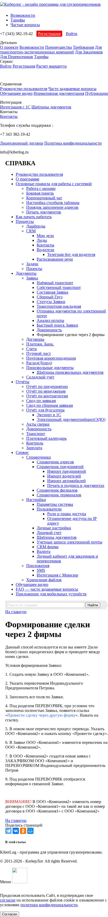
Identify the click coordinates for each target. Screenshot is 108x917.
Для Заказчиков (89, 52)
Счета (31, 349)
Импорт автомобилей (66, 481)
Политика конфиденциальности (73, 143)
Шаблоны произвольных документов (70, 372)
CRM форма (47, 547)
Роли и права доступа (66, 514)
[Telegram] (8, 831)
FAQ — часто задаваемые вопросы (47, 589)
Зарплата (34, 448)
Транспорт (35, 433)
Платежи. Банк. (40, 344)
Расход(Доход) (39, 363)
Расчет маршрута (51, 66)
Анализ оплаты (50, 320)
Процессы (25, 221)
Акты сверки (38, 424)
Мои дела (45, 235)
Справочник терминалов (59, 495)
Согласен (9, 914)
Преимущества (58, 47)
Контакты (9, 116)
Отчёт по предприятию (47, 386)
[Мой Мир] (30, 831)
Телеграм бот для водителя (71, 254)
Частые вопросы (25, 25)
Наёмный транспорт (55, 283)
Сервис (22, 452)
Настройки (36, 499)
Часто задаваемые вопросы (72, 88)
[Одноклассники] (23, 831)
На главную (15, 611)
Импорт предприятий (66, 471)
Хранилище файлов (44, 580)
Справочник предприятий (60, 466)
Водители (45, 250)
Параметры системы (55, 504)
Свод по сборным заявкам (49, 405)
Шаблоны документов (51, 107)
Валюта (43, 551)
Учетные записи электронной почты (69, 542)
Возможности (22, 15)
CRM (31, 231)
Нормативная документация (59, 93)
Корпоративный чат (44, 198)
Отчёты (22, 382)
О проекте (9, 47)
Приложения (37, 565)
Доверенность (49, 330)
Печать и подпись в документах (75, 485)
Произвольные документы (50, 367)
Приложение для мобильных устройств (51, 594)
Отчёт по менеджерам (46, 391)
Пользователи (49, 509)
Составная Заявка (52, 292)
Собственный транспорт (59, 287)
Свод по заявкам (41, 400)
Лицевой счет (49, 532)
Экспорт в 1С (49, 415)
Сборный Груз (49, 297)
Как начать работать (34, 217)
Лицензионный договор (21, 143)
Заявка (32, 278)
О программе (27, 179)
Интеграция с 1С (15, 107)
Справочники (38, 457)
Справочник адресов (55, 462)
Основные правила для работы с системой (54, 184)
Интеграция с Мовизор (57, 575)
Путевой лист (38, 353)
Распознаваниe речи (55, 259)
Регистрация (49, 33)
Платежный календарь (46, 438)
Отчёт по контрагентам (47, 396)
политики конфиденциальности (49, 905)
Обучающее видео (16, 93)
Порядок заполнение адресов (52, 207)
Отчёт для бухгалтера (45, 410)
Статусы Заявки (51, 301)
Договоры (35, 339)
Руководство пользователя (23, 88)
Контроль (34, 443)
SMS (41, 570)
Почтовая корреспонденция (51, 358)
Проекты (34, 268)
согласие (7, 900)
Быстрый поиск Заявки (57, 325)
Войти (71, 33)
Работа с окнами (41, 188)
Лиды (42, 240)
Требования (83, 47)
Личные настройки (54, 528)
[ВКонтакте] (16, 831)
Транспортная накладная (59, 306)
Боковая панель (40, 193)
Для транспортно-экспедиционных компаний (51, 49)
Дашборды (35, 226)
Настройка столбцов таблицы (52, 202)
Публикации (96, 93)
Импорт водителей (64, 476)
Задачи (32, 264)
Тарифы (17, 20)
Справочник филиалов (57, 490)
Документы (26, 273)
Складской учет (40, 377)
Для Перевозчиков (16, 56)
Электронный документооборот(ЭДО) (71, 419)
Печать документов (43, 212)
